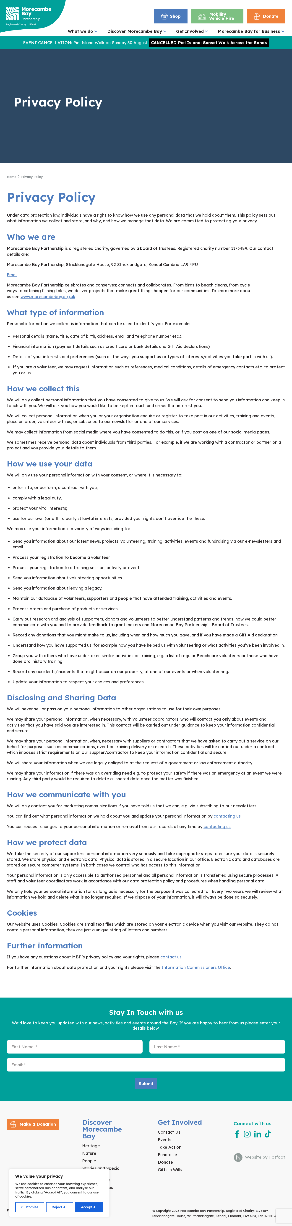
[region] (59, 1193)
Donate (165, 1162)
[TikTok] (267, 1133)
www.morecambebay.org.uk (48, 296)
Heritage (91, 1145)
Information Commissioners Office (196, 967)
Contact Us (169, 1132)
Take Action (169, 1147)
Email (12, 274)
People (89, 1160)
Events (164, 1139)
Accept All (89, 1207)
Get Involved (190, 31)
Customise (29, 1207)
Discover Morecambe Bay (134, 31)
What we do (80, 31)
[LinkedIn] (257, 1134)
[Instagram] (247, 1134)
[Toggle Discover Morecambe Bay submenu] (164, 31)
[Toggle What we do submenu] (96, 31)
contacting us (227, 816)
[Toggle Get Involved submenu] (206, 31)
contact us (171, 957)
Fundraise (167, 1154)
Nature (89, 1153)
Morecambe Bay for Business (249, 31)
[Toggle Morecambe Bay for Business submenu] (283, 31)
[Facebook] (237, 1134)
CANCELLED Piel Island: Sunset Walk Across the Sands (209, 42)
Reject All (59, 1207)
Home (11, 177)
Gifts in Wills (170, 1169)
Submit (146, 1083)
